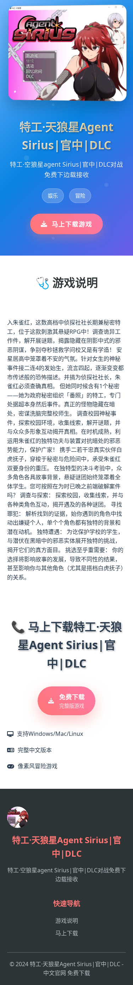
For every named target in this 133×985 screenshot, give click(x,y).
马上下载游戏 (72, 224)
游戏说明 (66, 921)
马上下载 (66, 933)
